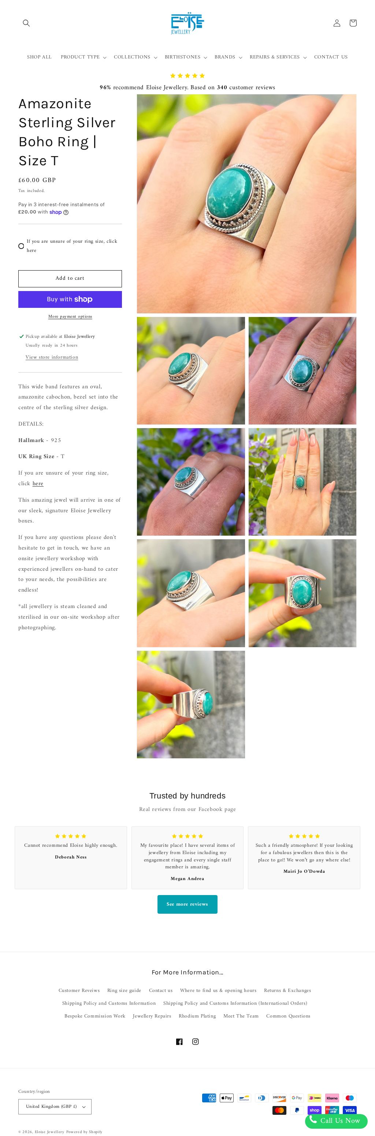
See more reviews (187, 904)
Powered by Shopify (84, 1132)
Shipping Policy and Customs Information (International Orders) (235, 1003)
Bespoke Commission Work (95, 1016)
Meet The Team (241, 1016)
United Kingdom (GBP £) (51, 1106)
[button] (26, 23)
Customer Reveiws (79, 990)
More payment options (70, 317)
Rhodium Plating (197, 1016)
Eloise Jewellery (49, 1132)
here (38, 484)
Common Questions (288, 1016)
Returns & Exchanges (287, 990)
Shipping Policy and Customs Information (109, 1003)
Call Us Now (339, 1121)
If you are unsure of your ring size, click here (72, 246)
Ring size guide (124, 990)
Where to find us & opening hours (218, 990)
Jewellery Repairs (152, 1016)
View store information (52, 357)
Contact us (161, 990)
